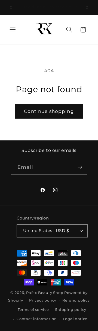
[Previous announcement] (11, 7)
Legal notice (75, 319)
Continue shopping (49, 111)
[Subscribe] (80, 167)
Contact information (37, 319)
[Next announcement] (87, 7)
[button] (13, 30)
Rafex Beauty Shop (44, 293)
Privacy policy (42, 300)
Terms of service (33, 310)
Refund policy (76, 300)
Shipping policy (70, 310)
